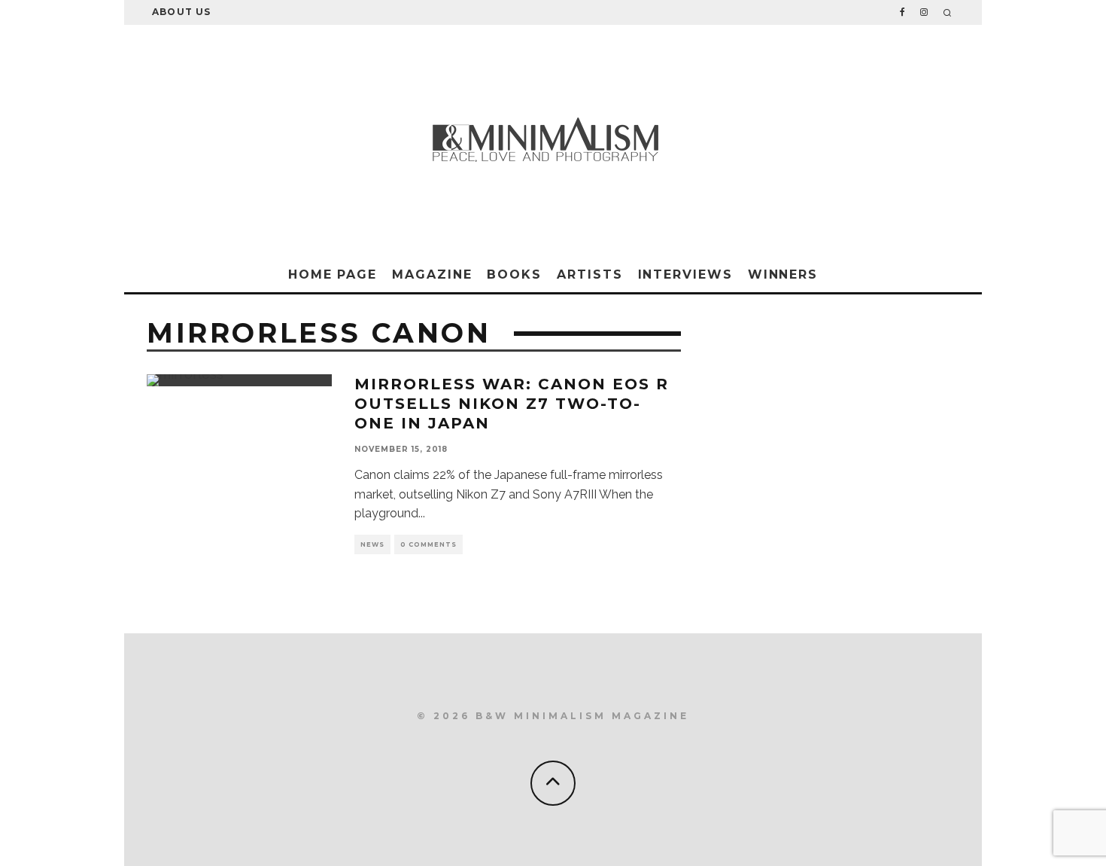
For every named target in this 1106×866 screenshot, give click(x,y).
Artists (589, 274)
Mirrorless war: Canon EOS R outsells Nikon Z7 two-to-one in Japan (511, 403)
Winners (783, 274)
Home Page (332, 274)
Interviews (685, 274)
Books (514, 274)
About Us (181, 11)
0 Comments (428, 544)
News (372, 544)
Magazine (432, 274)
